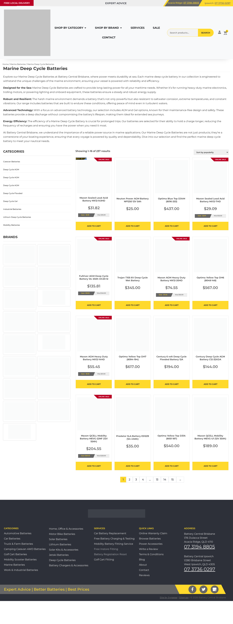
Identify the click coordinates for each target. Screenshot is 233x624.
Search (205, 32)
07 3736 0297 (222, 3)
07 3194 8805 (191, 2)
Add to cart (94, 226)
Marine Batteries (18, 64)
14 (164, 479)
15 (172, 479)
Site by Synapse (168, 597)
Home (6, 64)
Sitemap (183, 597)
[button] (17, 3)
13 (157, 479)
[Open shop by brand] (121, 28)
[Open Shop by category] (85, 28)
